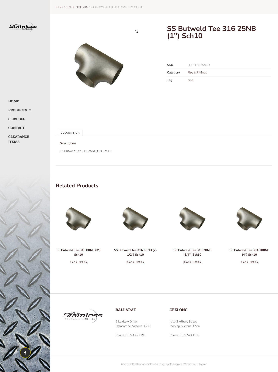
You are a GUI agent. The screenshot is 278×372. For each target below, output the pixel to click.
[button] (136, 31)
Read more (79, 262)
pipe (190, 80)
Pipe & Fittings (77, 7)
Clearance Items (16, 139)
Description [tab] (70, 132)
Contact (16, 127)
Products (16, 110)
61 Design (201, 364)
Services (16, 119)
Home (13, 101)
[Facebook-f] (25, 352)
